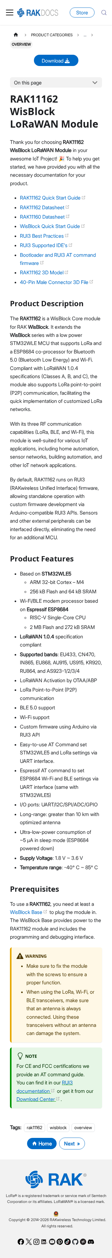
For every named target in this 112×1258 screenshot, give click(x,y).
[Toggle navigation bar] (9, 12)
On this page (28, 82)
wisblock (58, 1127)
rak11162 (34, 1127)
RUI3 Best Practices (42, 236)
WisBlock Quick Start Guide (50, 226)
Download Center (36, 1099)
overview (83, 1127)
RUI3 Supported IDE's (44, 245)
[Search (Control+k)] (104, 12)
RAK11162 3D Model (42, 272)
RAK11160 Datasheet (43, 217)
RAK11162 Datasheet (43, 207)
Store (82, 12)
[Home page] (16, 35)
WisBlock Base (27, 912)
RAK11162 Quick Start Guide (51, 198)
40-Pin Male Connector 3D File (55, 282)
